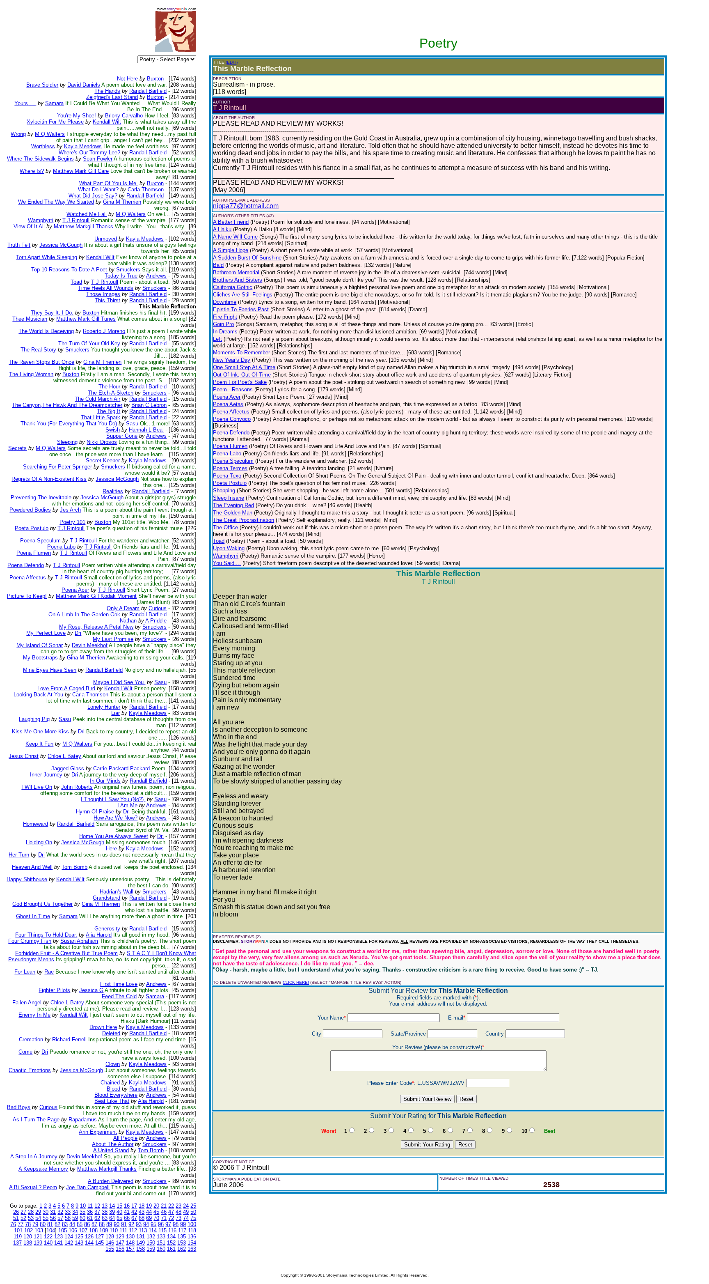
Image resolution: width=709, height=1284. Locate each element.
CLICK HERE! (296, 982)
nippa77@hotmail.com (246, 205)
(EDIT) (232, 62)
